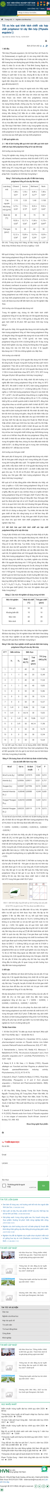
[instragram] (43, 1486)
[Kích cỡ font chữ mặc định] (43, 46)
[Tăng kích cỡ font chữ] (46, 46)
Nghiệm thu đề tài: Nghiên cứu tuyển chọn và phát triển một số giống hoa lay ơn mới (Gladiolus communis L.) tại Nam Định (26, 1238)
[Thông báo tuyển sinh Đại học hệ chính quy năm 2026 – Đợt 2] (9, 1282)
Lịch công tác (33, 9)
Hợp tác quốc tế (8, 1320)
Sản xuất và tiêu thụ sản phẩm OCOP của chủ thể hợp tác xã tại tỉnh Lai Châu (26, 1212)
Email (43, 9)
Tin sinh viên (7, 1325)
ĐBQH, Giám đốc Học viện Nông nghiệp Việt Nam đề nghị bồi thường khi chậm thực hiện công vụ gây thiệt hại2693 (25, 1449)
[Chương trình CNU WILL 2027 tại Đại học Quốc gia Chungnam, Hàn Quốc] (9, 1297)
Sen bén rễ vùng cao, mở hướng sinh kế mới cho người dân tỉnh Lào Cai (26, 1205)
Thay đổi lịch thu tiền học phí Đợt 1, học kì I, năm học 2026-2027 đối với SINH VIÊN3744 (25, 1444)
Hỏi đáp (6, 1482)
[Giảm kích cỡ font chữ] (41, 46)
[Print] (46, 41)
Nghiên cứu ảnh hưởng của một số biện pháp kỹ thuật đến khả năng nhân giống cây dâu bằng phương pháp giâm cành (26, 1229)
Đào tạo (5, 1312)
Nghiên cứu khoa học (23, 19)
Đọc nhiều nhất (9, 1404)
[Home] (25, 4)
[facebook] (36, 1486)
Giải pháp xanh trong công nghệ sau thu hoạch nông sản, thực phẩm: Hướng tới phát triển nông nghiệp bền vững (26, 1220)
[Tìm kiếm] (48, 13)
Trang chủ (8, 19)
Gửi (43, 1186)
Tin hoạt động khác (9, 1329)
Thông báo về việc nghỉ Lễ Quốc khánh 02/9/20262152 (24, 1454)
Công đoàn (6, 1333)
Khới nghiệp (6, 1338)
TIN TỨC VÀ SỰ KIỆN (9, 1307)
